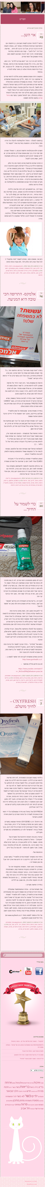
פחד (21, 273)
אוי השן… (28, 35)
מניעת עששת (26, 483)
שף (36, 1108)
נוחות (28, 273)
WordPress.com (32, 1184)
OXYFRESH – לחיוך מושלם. (23, 704)
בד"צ (41, 1087)
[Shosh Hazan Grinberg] (26, 7)
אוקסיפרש (33, 927)
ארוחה (8, 1082)
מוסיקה (41, 1101)
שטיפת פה (32, 485)
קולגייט (40, 682)
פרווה (24, 1104)
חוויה (24, 1091)
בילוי (36, 1087)
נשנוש (41, 1105)
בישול (32, 1087)
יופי (41, 268)
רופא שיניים (12, 273)
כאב (34, 268)
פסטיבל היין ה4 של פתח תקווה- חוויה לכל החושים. (28, 1055)
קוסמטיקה (12, 268)
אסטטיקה (35, 270)
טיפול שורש (9, 270)
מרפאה (33, 273)
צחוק (17, 268)
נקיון (32, 678)
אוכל (41, 1083)
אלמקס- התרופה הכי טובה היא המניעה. (19, 297)
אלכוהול (19, 1083)
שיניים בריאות (20, 485)
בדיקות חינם (29, 680)
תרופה (40, 275)
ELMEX (16, 480)
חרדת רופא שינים (23, 270)
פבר (41, 294)
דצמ (41, 504)
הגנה (35, 924)
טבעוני (9, 1091)
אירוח (31, 1083)
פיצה (29, 1105)
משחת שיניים (18, 483)
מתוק (22, 1100)
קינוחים (8, 1105)
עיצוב (24, 273)
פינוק (21, 678)
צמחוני (17, 1104)
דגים (10, 1087)
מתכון (16, 1100)
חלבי (16, 1091)
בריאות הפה (26, 927)
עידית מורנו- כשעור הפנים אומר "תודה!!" (31, 1058)
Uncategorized (17, 266)
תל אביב (25, 1108)
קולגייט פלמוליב (33, 682)
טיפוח (10, 266)
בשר (18, 1087)
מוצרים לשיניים (17, 927)
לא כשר (20, 1096)
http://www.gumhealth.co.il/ (32, 659)
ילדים (38, 268)
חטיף (20, 1091)
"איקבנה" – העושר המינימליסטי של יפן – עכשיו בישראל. (27, 1041)
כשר (29, 480)
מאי (41, 35)
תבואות (32, 1109)
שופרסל (40, 1109)
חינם (11, 680)
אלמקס (11, 480)
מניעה (32, 483)
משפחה (21, 268)
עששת (11, 483)
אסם (13, 1083)
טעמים (24, 924)
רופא (6, 268)
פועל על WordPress (31, 1181)
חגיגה (33, 1091)
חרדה (30, 270)
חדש (29, 1091)
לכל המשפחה (28, 268)
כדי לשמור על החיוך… (25, 507)
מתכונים (9, 1101)
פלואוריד (5, 483)
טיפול (6, 266)
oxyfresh (39, 927)
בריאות (8, 478)
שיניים (6, 273)
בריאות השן (17, 680)
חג (36, 1091)
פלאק (32, 929)
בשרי (14, 1087)
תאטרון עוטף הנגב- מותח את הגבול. (32, 1051)
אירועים (26, 1083)
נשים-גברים (27, 678)
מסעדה (35, 1100)
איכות (37, 1082)
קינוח (12, 1105)
